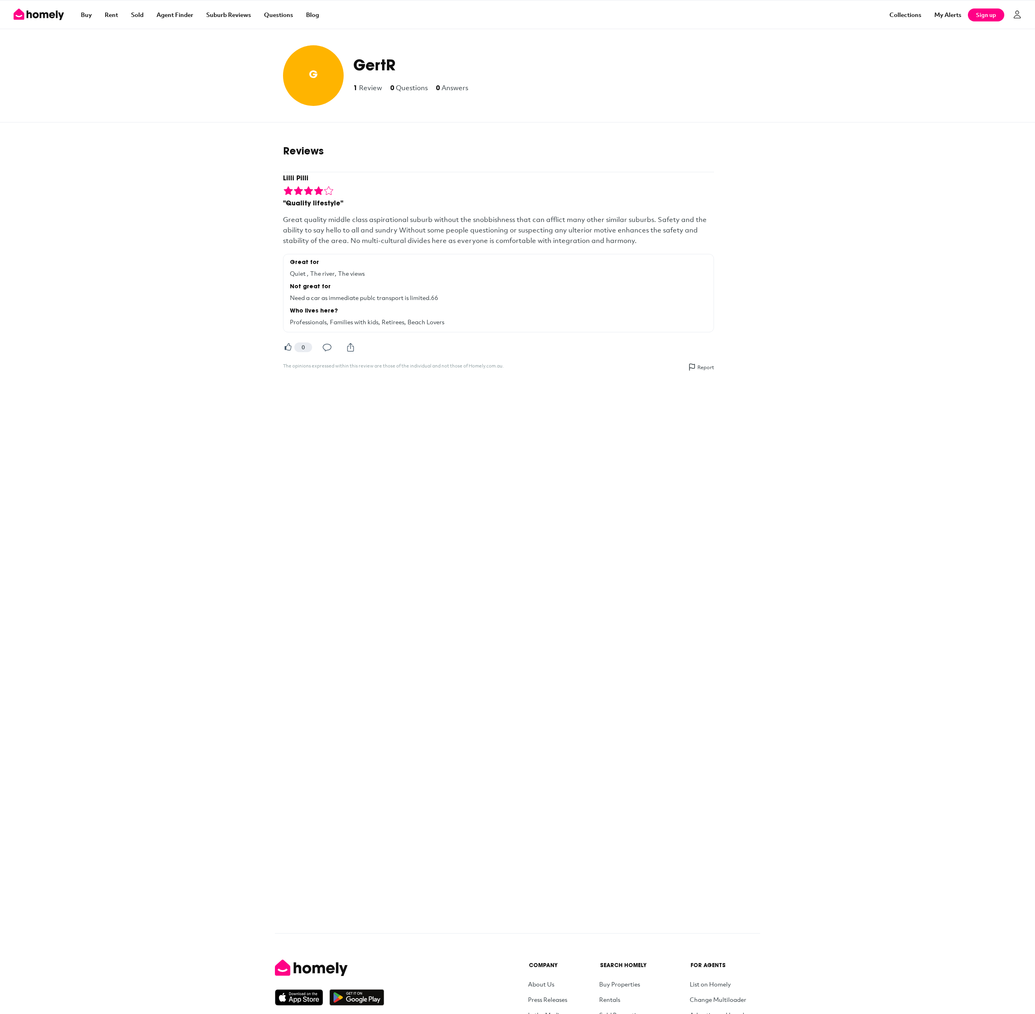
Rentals (609, 999)
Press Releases (547, 999)
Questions (278, 15)
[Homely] (329, 967)
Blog (312, 15)
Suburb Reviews (228, 15)
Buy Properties (619, 984)
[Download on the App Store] (302, 997)
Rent (111, 15)
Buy (86, 15)
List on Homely (710, 984)
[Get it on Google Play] (357, 997)
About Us (541, 984)
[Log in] (1017, 14)
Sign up (986, 15)
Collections (905, 15)
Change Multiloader (718, 999)
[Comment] (327, 347)
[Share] (350, 347)
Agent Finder (174, 15)
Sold (137, 15)
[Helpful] (288, 347)
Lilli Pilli (295, 178)
